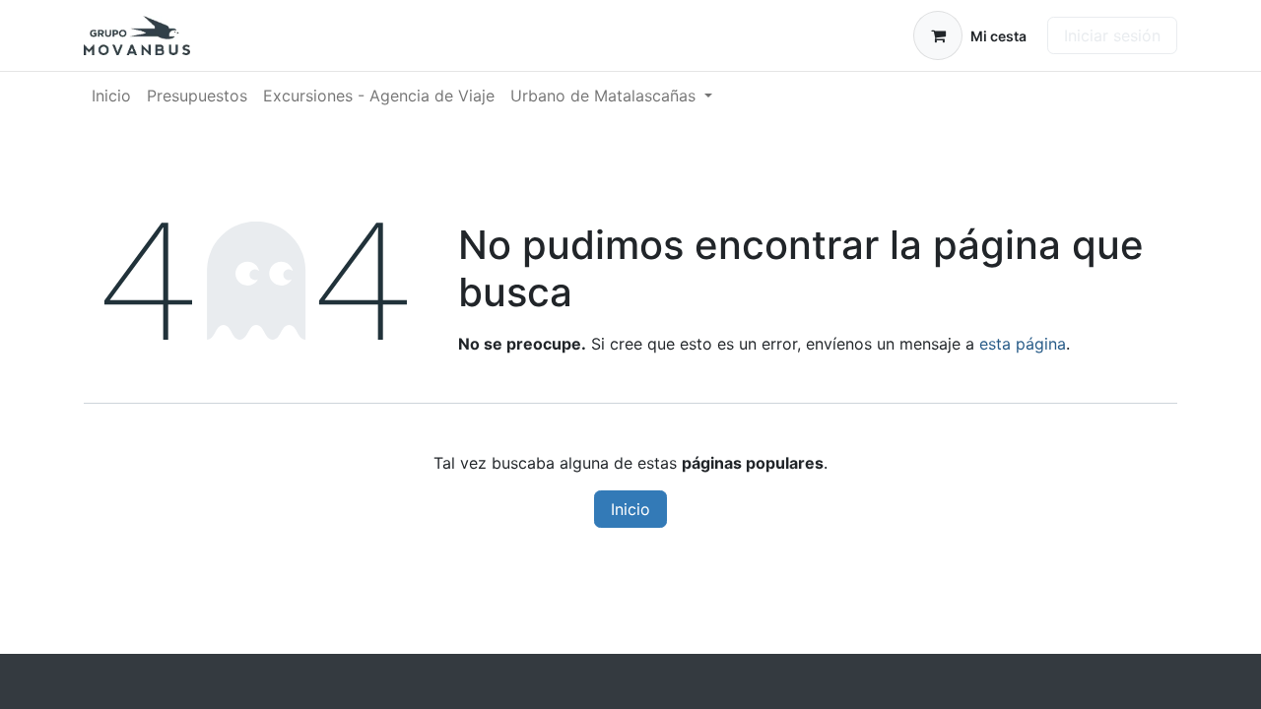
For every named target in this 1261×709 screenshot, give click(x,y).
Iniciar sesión (1112, 35)
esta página (1022, 344)
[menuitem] (111, 95)
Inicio (630, 509)
